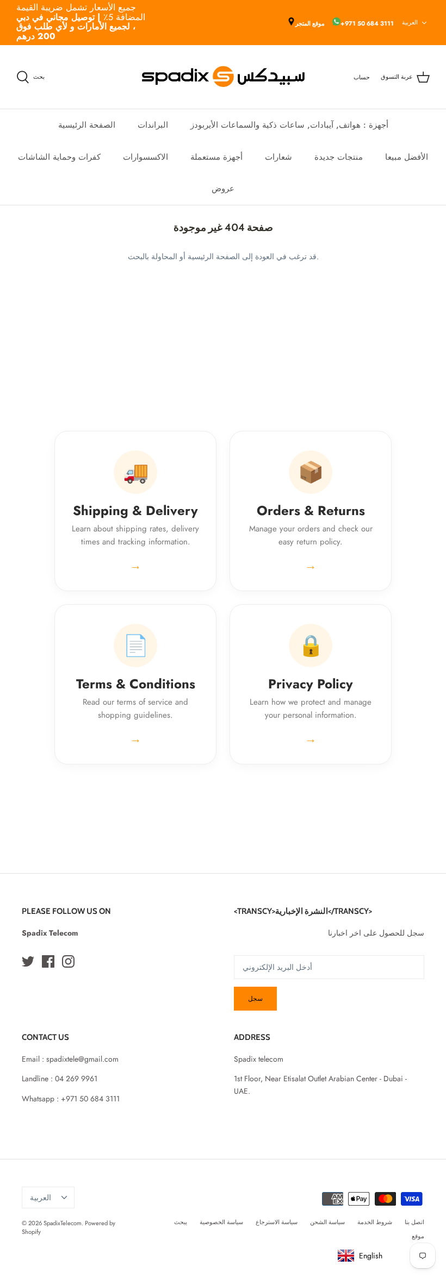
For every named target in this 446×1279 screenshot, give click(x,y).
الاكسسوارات (145, 157)
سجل (255, 999)
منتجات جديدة (338, 157)
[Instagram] (68, 961)
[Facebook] (48, 961)
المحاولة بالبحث (152, 256)
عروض (223, 189)
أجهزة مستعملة (216, 157)
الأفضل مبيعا (406, 157)
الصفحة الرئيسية (86, 125)
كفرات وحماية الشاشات (59, 157)
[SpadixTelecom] (223, 77)
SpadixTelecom (63, 1223)
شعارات (278, 157)
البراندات (153, 125)
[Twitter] (28, 961)
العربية (410, 22)
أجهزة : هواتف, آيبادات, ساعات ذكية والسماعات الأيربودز (289, 125)
